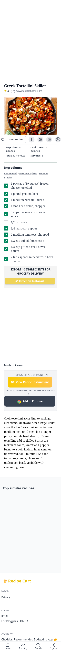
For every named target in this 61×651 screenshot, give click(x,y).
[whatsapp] (58, 139)
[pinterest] (40, 139)
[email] (49, 139)
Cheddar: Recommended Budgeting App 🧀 (29, 639)
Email (4, 615)
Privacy (6, 597)
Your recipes (16, 139)
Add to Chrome (33, 401)
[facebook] (31, 139)
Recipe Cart (19, 581)
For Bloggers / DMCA (14, 621)
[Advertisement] (30, 41)
